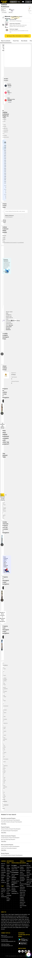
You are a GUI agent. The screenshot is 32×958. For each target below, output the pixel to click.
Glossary (28, 865)
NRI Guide (29, 882)
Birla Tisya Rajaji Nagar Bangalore (8, 839)
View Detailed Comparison (2, 494)
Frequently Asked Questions (3, 874)
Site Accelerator (15, 874)
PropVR (8, 893)
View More (3, 823)
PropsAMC (9, 895)
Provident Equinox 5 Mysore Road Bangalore (10, 846)
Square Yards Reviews (3, 879)
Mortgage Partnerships (14, 890)
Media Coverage (3, 868)
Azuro (8, 891)
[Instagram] (29, 951)
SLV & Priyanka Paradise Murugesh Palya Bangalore (12, 855)
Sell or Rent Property (15, 1)
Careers (2, 865)
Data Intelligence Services (15, 887)
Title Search (22, 870)
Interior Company (9, 889)
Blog (28, 863)
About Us (3, 863)
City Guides (29, 874)
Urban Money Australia (8, 885)
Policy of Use (3, 892)
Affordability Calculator (22, 879)
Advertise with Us (15, 881)
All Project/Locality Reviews (23, 884)
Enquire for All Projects (2, 498)
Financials (3, 870)
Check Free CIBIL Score (22, 893)
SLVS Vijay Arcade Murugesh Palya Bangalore (10, 820)
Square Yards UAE (9, 871)
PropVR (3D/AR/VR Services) (14, 877)
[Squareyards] (4, 2)
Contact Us (3, 882)
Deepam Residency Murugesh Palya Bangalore (10, 828)
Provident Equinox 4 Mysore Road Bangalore (10, 837)
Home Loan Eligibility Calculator (22, 897)
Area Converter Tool (23, 906)
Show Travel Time (4, 221)
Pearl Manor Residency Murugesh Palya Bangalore (11, 821)
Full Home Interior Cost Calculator (22, 902)
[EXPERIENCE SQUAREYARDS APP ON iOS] (22, 944)
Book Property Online (8, 899)
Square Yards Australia (8, 875)
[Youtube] (25, 951)
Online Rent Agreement (22, 888)
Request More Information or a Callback (18, 36)
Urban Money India (8, 880)
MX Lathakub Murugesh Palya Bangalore (9, 830)
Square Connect (15, 870)
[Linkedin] (22, 951)
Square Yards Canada (8, 867)
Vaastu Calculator (22, 873)
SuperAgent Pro (15, 893)
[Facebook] (19, 951)
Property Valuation (22, 868)
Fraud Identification (4, 895)
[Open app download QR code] (31, 10)
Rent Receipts (23, 890)
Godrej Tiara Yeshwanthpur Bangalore (9, 848)
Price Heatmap (23, 865)
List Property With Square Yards (15, 868)
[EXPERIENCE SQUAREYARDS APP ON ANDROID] (23, 940)
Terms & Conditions (3, 889)
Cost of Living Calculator (23, 876)
